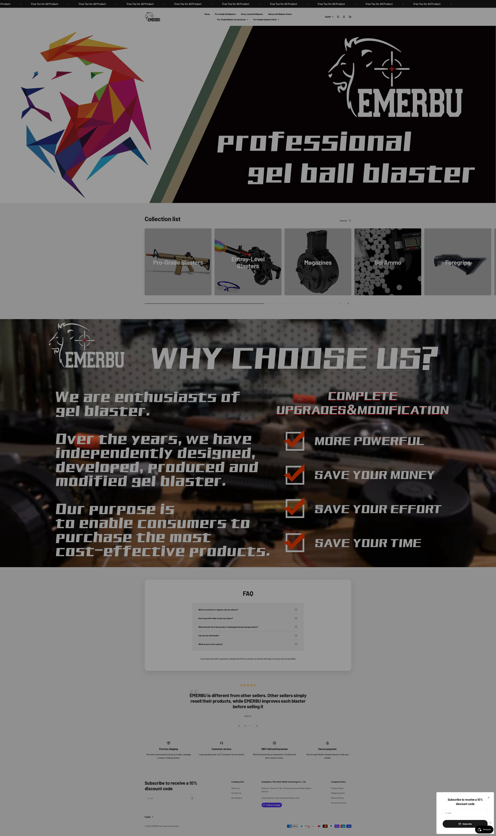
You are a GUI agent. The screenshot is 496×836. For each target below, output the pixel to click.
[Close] (488, 797)
